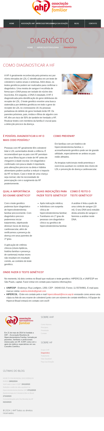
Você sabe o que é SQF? (12, 384)
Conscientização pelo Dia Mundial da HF (18, 399)
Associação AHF (28, 23)
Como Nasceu (46, 324)
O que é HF (45, 350)
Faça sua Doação (60, 23)
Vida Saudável (46, 359)
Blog (76, 23)
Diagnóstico (45, 353)
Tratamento (45, 356)
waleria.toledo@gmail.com (33, 291)
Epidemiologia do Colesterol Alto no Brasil (18, 393)
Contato (93, 23)
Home (11, 23)
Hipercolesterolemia (44, 23)
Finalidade (45, 330)
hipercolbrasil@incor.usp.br (60, 294)
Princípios (44, 327)
